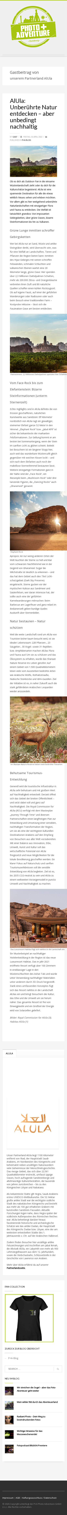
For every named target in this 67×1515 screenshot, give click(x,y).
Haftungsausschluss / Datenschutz (39, 1497)
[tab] (9, 1053)
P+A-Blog (26, 140)
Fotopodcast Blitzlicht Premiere (32, 1445)
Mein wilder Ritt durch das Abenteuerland (37, 1402)
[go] (58, 1369)
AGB (18, 1497)
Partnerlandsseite (16, 1267)
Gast (15, 137)
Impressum (7, 1497)
